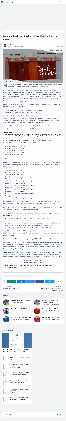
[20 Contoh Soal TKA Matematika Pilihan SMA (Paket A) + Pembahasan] (6, 402)
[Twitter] (49, 281)
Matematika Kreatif (17, 275)
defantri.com (8, 2)
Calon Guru (59, 415)
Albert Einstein (40, 128)
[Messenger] (30, 281)
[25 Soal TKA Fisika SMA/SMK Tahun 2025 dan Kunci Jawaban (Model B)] (6, 377)
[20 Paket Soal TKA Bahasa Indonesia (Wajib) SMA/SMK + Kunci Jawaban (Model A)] (6, 394)
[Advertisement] (33, 17)
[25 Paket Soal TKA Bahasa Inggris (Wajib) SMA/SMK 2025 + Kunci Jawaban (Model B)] (6, 369)
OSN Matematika (28, 275)
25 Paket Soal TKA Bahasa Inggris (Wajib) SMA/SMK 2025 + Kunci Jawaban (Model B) (19, 366)
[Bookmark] (5, 282)
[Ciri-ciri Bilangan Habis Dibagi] (6, 313)
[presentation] (5, 146)
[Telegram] (21, 281)
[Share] (58, 281)
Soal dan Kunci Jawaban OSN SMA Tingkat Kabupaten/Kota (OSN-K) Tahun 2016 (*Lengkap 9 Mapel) (51, 302)
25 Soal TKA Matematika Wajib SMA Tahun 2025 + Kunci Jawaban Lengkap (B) (20, 357)
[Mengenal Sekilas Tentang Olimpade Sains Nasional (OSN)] (6, 305)
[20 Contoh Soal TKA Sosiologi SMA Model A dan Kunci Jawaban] (6, 385)
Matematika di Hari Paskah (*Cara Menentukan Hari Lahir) (24, 252)
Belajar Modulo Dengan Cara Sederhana (22, 249)
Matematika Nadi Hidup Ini (10, 288)
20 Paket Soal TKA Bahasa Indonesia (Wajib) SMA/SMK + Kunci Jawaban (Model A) (19, 391)
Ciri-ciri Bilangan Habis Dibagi (19, 309)
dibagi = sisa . (54, 201)
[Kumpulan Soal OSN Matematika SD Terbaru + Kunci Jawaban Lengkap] (37, 322)
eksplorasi (15, 126)
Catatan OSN (7, 275)
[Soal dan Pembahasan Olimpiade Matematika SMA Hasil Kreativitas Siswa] (37, 313)
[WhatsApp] (11, 281)
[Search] (61, 2)
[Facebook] (39, 281)
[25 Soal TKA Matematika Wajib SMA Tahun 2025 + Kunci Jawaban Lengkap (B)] (6, 361)
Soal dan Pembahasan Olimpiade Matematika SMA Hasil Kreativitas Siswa (51, 311)
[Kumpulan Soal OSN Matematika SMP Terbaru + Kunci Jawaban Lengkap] (6, 322)
